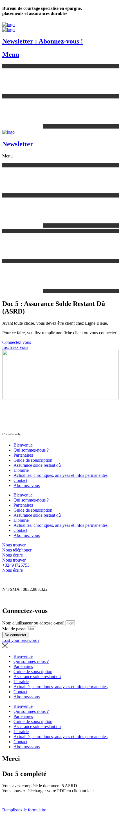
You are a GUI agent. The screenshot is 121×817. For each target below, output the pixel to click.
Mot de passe (14, 628)
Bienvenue (23, 445)
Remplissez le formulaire (24, 809)
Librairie (21, 470)
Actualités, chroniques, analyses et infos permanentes (60, 475)
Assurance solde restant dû (37, 465)
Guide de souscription (33, 460)
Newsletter (17, 144)
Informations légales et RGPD (29, 579)
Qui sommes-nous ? (31, 450)
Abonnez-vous (27, 485)
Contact (20, 480)
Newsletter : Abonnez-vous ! (42, 41)
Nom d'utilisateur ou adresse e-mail (33, 623)
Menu (10, 54)
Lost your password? (20, 640)
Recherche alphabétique (23, 598)
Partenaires (23, 455)
